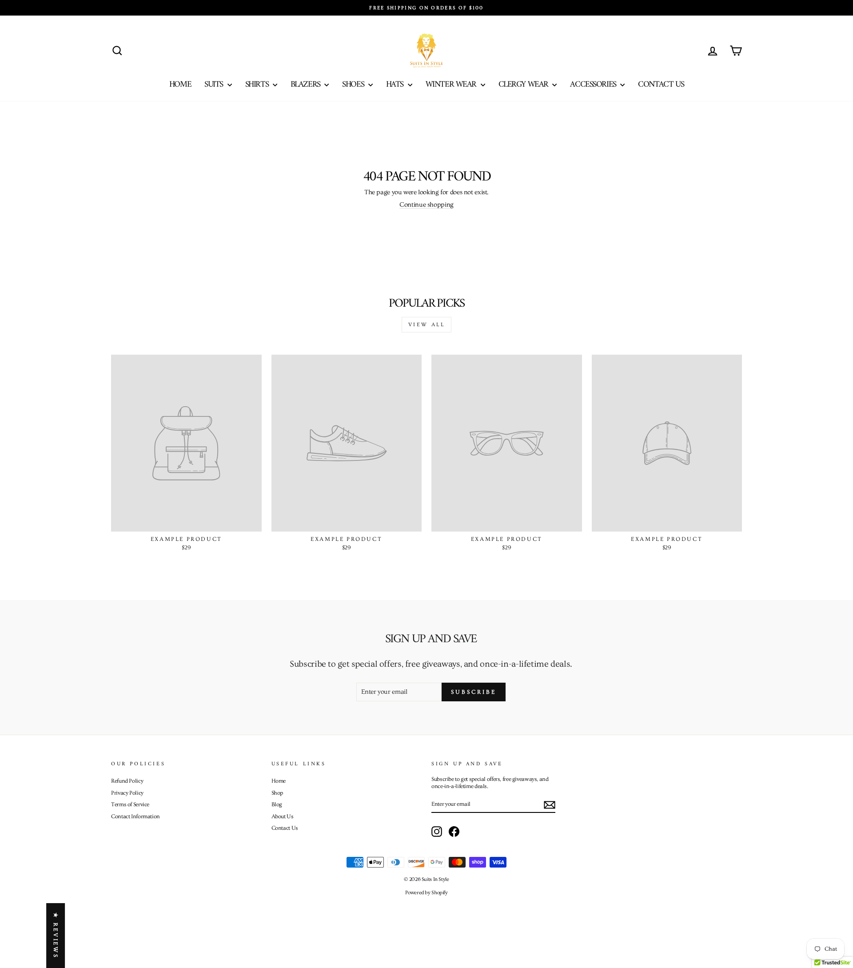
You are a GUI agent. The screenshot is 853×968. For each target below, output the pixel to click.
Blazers (307, 84)
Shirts (258, 84)
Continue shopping (426, 204)
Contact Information (135, 816)
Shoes (354, 84)
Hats (396, 84)
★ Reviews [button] (55, 935)
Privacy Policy (127, 793)
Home (180, 84)
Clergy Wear (524, 84)
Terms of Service (130, 804)
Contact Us (661, 84)
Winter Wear (452, 84)
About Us (282, 816)
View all (426, 325)
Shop (277, 793)
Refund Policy (127, 781)
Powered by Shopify (426, 893)
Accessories (594, 84)
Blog (277, 804)
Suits (214, 84)
